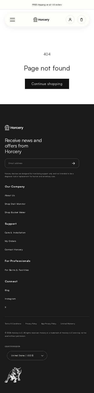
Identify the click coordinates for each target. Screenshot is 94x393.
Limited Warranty (68, 324)
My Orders (10, 241)
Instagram (10, 298)
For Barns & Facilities (17, 270)
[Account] (70, 19)
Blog (7, 290)
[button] (81, 19)
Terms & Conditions (13, 324)
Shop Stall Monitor (15, 203)
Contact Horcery (14, 249)
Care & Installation (15, 232)
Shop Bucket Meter (15, 212)
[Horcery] (41, 19)
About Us (10, 195)
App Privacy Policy (48, 324)
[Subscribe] (73, 163)
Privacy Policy (31, 324)
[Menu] (12, 19)
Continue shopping (47, 84)
